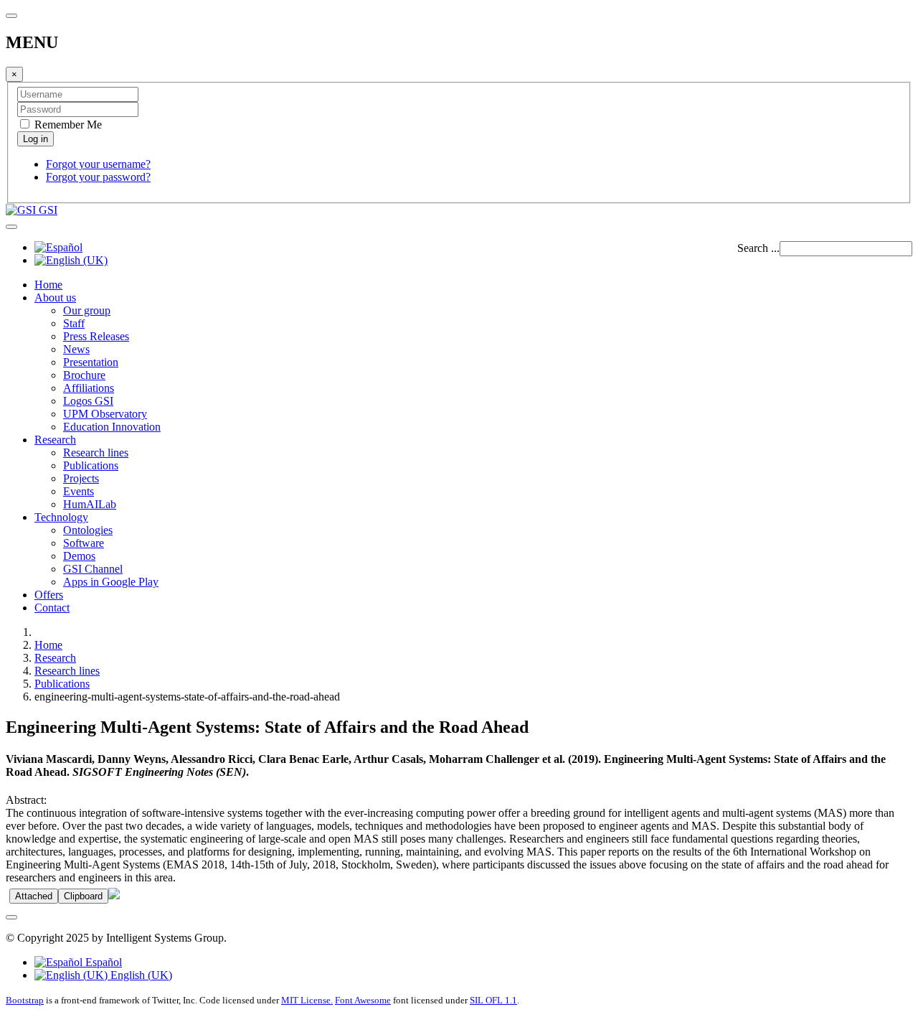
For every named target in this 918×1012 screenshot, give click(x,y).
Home (48, 284)
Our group (86, 310)
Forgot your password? (98, 177)
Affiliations (88, 388)
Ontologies (88, 530)
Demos (79, 556)
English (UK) (140, 975)
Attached (33, 896)
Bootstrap (25, 1000)
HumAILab (89, 504)
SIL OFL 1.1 (493, 1000)
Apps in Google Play (110, 582)
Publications (90, 465)
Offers (48, 595)
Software (83, 543)
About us (55, 297)
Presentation (90, 362)
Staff (74, 323)
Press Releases (96, 336)
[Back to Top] (11, 917)
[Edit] (114, 895)
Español (102, 962)
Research (55, 440)
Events (78, 491)
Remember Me (67, 124)
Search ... (758, 248)
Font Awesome (363, 1000)
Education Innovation (112, 427)
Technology (61, 517)
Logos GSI (88, 401)
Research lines (95, 452)
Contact (52, 607)
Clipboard (83, 896)
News (76, 349)
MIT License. (307, 1000)
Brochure (84, 375)
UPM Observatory (105, 414)
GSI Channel (93, 569)
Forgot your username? (98, 164)
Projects (81, 478)
